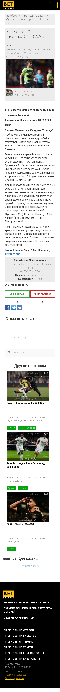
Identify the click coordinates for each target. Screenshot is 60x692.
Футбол (11, 428)
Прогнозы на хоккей (18, 647)
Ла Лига (23, 488)
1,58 (46, 494)
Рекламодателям (14, 678)
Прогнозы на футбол (19, 630)
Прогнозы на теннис (18, 641)
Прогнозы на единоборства (24, 653)
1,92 (46, 373)
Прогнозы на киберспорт (22, 658)
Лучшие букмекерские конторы (26, 602)
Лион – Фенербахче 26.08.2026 (25, 403)
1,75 (46, 433)
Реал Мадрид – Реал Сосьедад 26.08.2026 (26, 465)
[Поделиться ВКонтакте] (19, 307)
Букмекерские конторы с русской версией (28, 610)
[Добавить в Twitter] (14, 307)
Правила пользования (18, 674)
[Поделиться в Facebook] (8, 307)
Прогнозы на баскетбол (21, 635)
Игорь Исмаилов (24, 94)
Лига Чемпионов (27, 428)
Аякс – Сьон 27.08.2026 (21, 523)
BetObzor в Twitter (30, 565)
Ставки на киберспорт (20, 617)
